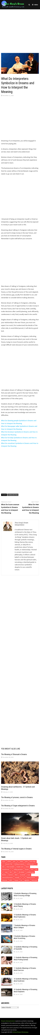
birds (26, 861)
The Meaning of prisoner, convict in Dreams (17, 797)
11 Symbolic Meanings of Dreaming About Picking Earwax (25, 958)
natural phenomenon (7, 877)
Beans (21, 861)
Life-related (21, 872)
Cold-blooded (30, 864)
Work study (34, 880)
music (28, 875)
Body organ (33, 861)
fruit (36, 869)
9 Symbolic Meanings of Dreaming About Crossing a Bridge (25, 894)
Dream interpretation (8, 1021)
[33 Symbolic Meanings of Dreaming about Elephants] (6, 990)
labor (15, 872)
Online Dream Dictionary (20, 1032)
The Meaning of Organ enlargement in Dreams (18, 806)
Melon (16, 875)
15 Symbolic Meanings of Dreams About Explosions (25, 916)
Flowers (27, 869)
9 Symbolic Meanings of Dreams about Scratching (24, 937)
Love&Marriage (30, 872)
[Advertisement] (20, 29)
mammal (10, 875)
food (32, 869)
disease (27, 867)
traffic (10, 880)
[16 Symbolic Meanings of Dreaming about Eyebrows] (6, 979)
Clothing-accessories (19, 864)
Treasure (16, 880)
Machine (4, 875)
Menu (36, 5)
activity (9, 861)
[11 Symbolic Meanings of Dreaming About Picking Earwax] (6, 958)
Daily (3, 867)
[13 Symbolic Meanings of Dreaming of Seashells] (6, 947)
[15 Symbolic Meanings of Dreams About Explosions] (6, 915)
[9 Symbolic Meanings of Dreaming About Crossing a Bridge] (6, 894)
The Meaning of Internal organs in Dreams (16, 849)
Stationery (4, 880)
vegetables (26, 880)
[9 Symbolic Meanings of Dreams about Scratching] (6, 936)
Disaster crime (19, 867)
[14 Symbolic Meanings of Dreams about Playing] (6, 904)
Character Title (13, 495)
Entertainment (5, 869)
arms (14, 861)
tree (21, 880)
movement (22, 875)
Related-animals (31, 877)
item (11, 872)
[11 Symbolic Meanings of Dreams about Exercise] (6, 968)
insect (6, 872)
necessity (17, 877)
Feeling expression (18, 869)
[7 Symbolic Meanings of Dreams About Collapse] (6, 926)
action (3, 861)
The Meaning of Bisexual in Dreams (14, 754)
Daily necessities (11, 867)
